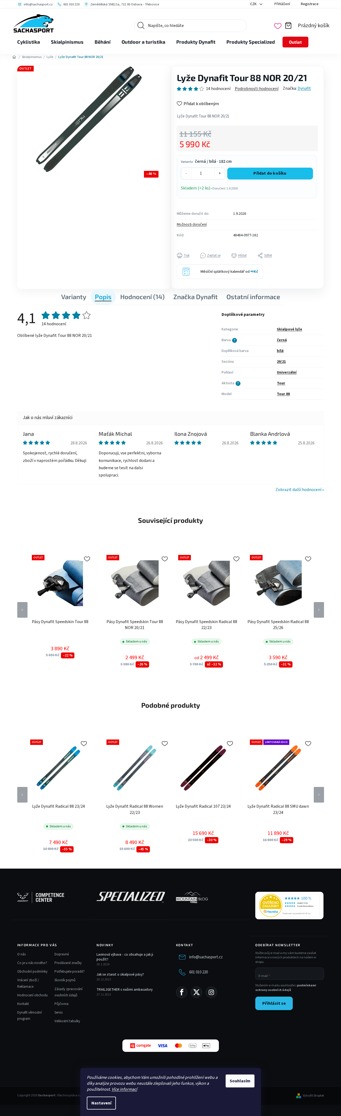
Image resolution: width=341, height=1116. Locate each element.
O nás (21, 954)
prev (22, 610)
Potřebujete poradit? (69, 971)
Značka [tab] (195, 296)
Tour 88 (283, 394)
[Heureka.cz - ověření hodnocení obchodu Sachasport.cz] (289, 905)
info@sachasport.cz (206, 957)
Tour (281, 383)
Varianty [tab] (73, 296)
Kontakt (23, 1003)
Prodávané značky (68, 962)
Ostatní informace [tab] (253, 296)
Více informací (124, 1089)
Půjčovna (61, 1003)
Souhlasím (240, 1081)
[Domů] (14, 57)
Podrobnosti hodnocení (256, 89)
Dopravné (61, 954)
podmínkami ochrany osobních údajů (285, 987)
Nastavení (101, 1103)
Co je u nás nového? (32, 962)
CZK (253, 4)
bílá (280, 351)
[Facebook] (181, 992)
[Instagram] (211, 992)
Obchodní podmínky (32, 971)
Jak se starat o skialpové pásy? (120, 974)
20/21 (281, 361)
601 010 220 (198, 972)
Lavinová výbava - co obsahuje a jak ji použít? (125, 957)
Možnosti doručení (192, 224)
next (319, 610)
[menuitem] (28, 42)
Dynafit (304, 88)
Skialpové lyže (289, 329)
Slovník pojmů (64, 980)
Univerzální (287, 372)
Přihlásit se (274, 1003)
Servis (58, 1012)
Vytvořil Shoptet (313, 1096)
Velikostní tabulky (67, 1021)
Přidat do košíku (269, 173)
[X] (196, 992)
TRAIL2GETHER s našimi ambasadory (125, 989)
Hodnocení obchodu (32, 995)
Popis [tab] (103, 296)
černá (282, 340)
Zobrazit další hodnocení (298, 490)
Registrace (310, 4)
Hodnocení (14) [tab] (142, 296)
